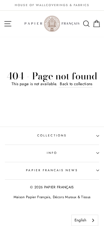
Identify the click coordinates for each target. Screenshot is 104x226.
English (80, 220)
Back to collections (75, 84)
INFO (52, 153)
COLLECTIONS (52, 135)
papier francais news (52, 170)
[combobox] (84, 220)
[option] (52, 5)
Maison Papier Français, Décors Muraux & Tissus (52, 197)
